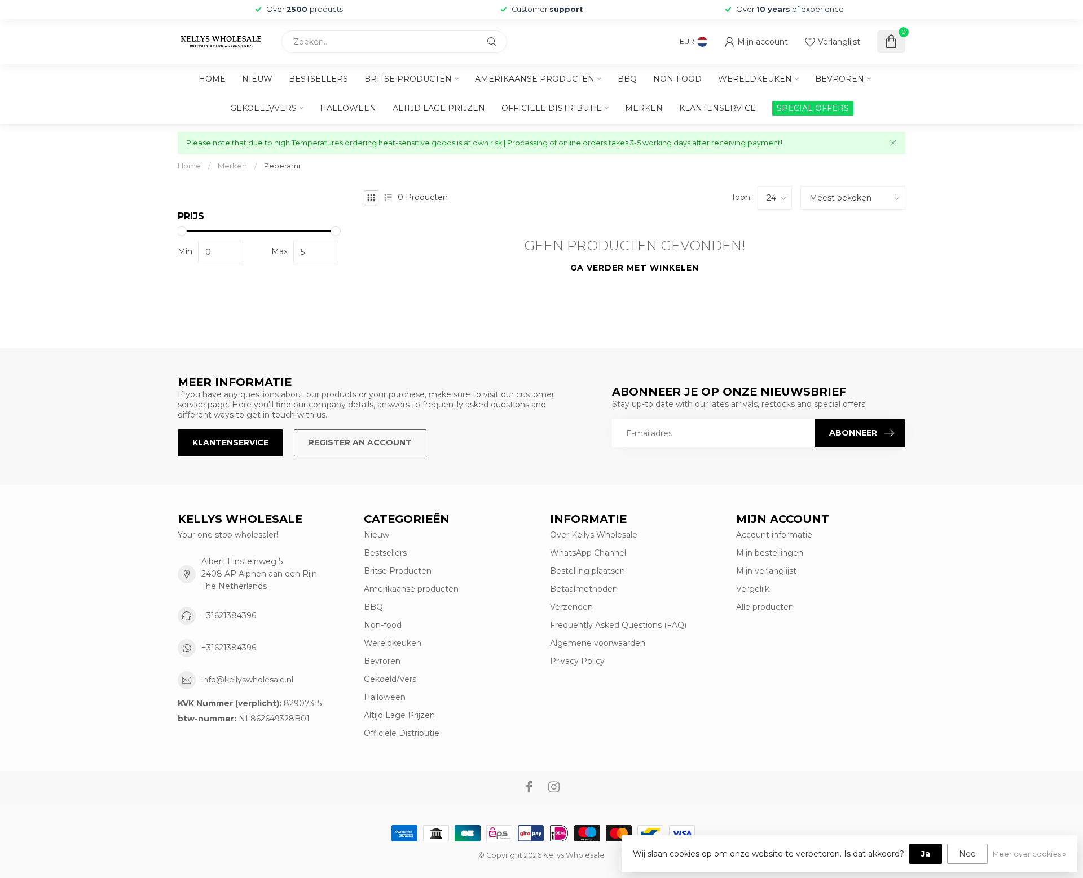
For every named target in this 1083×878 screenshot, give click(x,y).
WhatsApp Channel (588, 553)
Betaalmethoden (584, 589)
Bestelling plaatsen (587, 571)
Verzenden (571, 607)
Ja (925, 854)
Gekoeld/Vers (263, 108)
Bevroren (839, 79)
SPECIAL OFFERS (813, 108)
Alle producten (765, 607)
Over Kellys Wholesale (593, 535)
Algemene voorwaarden (597, 643)
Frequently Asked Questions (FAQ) (618, 625)
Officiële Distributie (551, 108)
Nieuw (257, 79)
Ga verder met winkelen (634, 268)
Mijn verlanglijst (766, 571)
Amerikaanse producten (535, 79)
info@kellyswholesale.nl (247, 680)
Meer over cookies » (1029, 854)
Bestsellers (318, 79)
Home (212, 79)
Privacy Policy (577, 661)
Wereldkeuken (755, 79)
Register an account (360, 442)
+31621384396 (228, 615)
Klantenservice (717, 108)
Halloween (348, 108)
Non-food (677, 79)
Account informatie (774, 535)
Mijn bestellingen (769, 553)
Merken (644, 108)
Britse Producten (408, 79)
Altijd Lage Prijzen (439, 108)
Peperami (282, 165)
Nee (967, 854)
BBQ (627, 79)
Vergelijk (752, 589)
